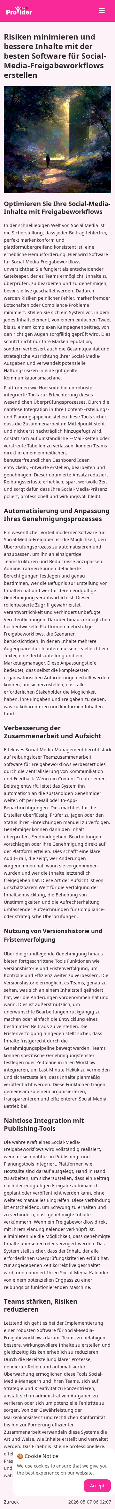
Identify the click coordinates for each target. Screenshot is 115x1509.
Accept (97, 1486)
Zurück (11, 1502)
